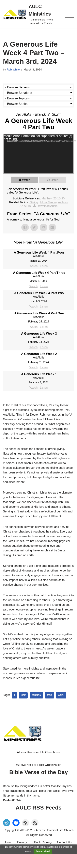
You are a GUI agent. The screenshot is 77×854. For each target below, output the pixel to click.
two (49, 695)
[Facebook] (16, 822)
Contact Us (64, 842)
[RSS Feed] (25, 822)
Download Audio (47, 205)
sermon (36, 695)
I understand (43, 851)
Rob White (13, 69)
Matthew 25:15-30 (53, 198)
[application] (38, 153)
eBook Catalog (42, 842)
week (61, 695)
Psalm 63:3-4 (12, 800)
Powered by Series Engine (38, 399)
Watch (26, 180)
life (23, 695)
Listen (54, 180)
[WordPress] (6, 822)
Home (8, 842)
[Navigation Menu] (69, 14)
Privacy (22, 842)
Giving (34, 202)
